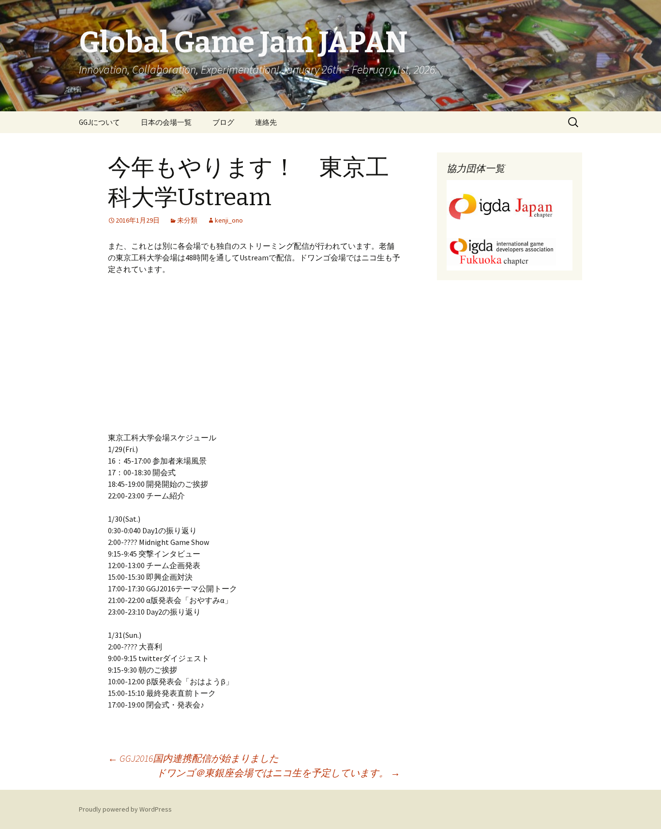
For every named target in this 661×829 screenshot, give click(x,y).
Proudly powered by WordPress (125, 809)
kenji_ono (229, 220)
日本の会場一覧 (166, 122)
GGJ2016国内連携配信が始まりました (193, 758)
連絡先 (266, 122)
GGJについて (99, 122)
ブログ (223, 122)
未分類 (187, 220)
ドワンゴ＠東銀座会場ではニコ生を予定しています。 (278, 773)
